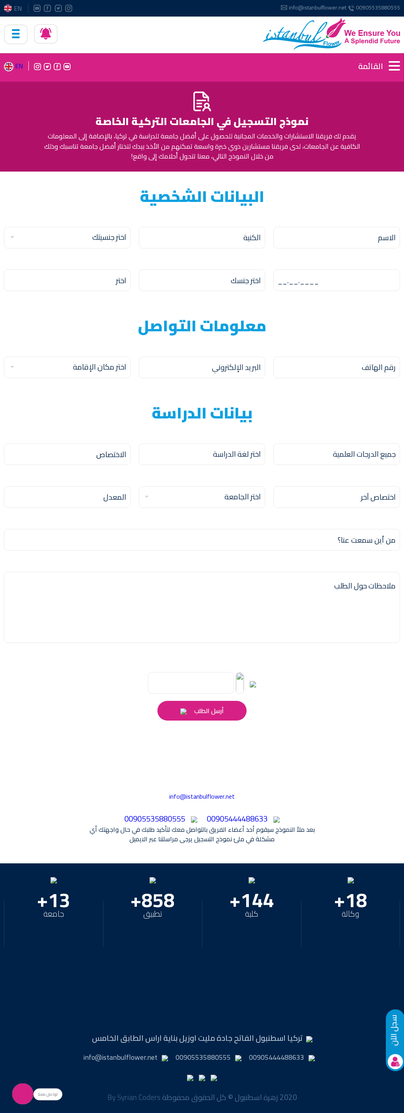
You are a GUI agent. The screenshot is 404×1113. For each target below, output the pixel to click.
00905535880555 (378, 8)
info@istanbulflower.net (317, 8)
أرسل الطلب (208, 711)
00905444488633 (237, 819)
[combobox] (67, 237)
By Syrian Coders (134, 1097)
